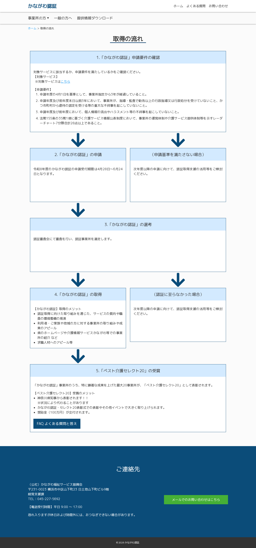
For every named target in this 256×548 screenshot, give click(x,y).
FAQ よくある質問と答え (57, 423)
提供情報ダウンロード (95, 18)
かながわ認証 (42, 6)
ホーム (32, 28)
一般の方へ (63, 18)
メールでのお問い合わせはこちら (196, 499)
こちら (65, 81)
